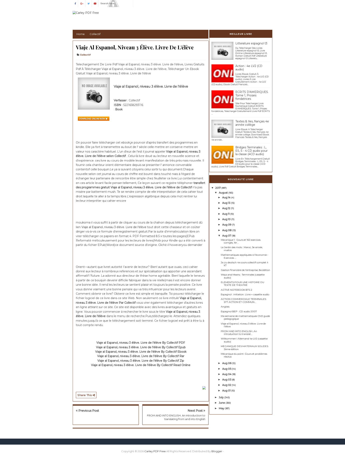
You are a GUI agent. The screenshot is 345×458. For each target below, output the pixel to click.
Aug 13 (226, 202)
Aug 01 (226, 390)
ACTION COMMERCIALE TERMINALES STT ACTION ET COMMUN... (243, 300)
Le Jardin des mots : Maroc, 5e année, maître (242, 248)
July (221, 397)
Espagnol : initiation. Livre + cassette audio (245, 294)
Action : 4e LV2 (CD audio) (248, 67)
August (223, 192)
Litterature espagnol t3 (251, 43)
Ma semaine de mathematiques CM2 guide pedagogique (245, 317)
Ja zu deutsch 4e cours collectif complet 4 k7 (244, 264)
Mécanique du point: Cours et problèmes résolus (244, 355)
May (222, 408)
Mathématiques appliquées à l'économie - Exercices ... (244, 256)
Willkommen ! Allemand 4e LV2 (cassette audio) (244, 340)
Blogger (216, 451)
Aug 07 (227, 235)
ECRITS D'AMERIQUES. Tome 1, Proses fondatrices (252, 95)
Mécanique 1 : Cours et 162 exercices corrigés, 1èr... (241, 241)
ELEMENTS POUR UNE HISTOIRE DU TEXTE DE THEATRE (242, 283)
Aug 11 (226, 213)
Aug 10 (226, 219)
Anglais (225, 306)
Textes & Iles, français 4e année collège (252, 123)
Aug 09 (227, 224)
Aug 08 (227, 230)
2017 (218, 187)
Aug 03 (227, 379)
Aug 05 (227, 368)
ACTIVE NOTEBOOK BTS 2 (236, 289)
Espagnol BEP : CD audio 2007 (239, 311)
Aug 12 (226, 208)
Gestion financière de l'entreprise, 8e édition (245, 269)
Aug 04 (227, 374)
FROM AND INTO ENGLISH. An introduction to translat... (239, 332)
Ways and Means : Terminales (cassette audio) (243, 276)
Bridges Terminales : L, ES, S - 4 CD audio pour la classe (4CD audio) (251, 151)
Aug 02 (227, 384)
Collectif (85, 54)
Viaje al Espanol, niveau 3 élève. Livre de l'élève (114, 227)
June (222, 402)
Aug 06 (227, 363)
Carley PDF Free (155, 451)
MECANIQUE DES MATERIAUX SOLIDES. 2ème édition (245, 347)
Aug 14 (226, 197)
